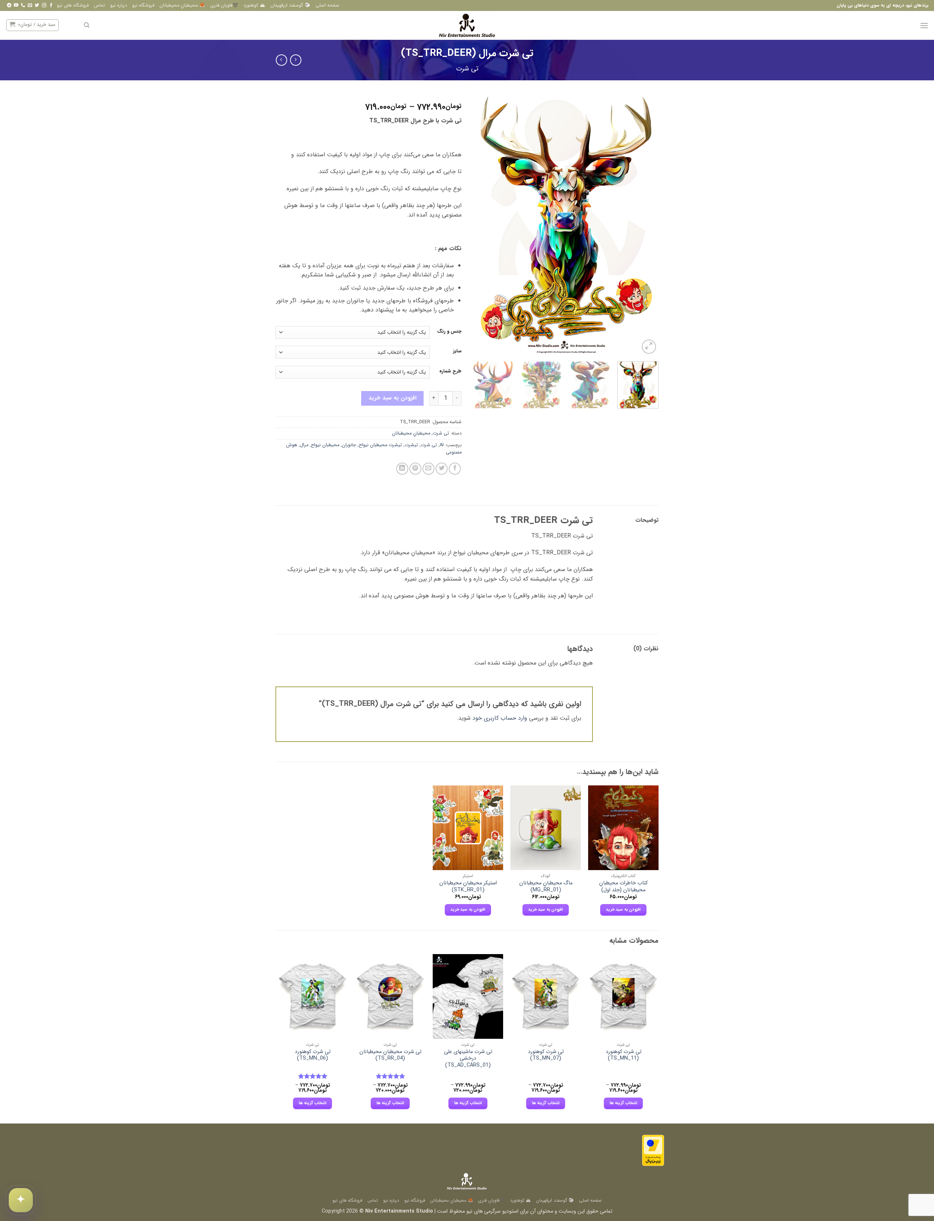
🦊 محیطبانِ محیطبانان (182, 5)
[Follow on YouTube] (16, 5)
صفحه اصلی (327, 5)
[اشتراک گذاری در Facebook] (455, 469)
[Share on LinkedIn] (402, 469)
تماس (99, 5)
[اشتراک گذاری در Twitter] (442, 469)
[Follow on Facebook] (51, 5)
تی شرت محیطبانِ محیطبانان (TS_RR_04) (390, 1055)
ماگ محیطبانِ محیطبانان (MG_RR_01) (545, 886)
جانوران (349, 445)
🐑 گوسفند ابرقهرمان (290, 5)
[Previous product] (281, 60)
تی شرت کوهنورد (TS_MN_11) (623, 1055)
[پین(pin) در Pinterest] (415, 469)
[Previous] (645, 225)
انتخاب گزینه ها (623, 1103)
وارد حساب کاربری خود (499, 718)
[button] (924, 25)
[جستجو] (86, 25)
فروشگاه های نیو (73, 5)
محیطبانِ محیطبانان (411, 433)
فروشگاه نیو (143, 5)
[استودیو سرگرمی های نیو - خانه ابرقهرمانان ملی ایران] (467, 25)
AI (442, 445)
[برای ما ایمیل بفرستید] (30, 5)
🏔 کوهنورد (254, 5)
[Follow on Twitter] (37, 5)
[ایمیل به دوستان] (428, 469)
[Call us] (23, 5)
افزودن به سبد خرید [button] (623, 909)
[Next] (480, 225)
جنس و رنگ (449, 331)
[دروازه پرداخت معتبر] (653, 1150)
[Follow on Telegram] (9, 5)
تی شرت (467, 69)
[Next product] (295, 60)
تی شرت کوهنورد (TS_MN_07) (546, 1055)
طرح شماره (450, 371)
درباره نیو (118, 5)
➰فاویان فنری (224, 5)
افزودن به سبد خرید (392, 398)
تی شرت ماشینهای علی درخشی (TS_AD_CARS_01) (468, 1059)
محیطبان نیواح (325, 445)
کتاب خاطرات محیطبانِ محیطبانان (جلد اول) (623, 886)
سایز (457, 351)
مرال (304, 445)
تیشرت (411, 445)
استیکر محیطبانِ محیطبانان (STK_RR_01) (468, 886)
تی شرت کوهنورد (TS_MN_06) (313, 1055)
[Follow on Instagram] (44, 5)
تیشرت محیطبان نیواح (380, 445)
